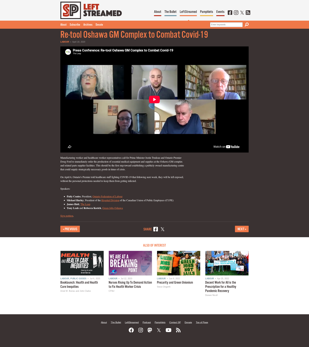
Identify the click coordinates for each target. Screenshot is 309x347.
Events (220, 12)
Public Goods (78, 278)
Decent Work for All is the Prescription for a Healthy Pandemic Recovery (220, 286)
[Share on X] (162, 230)
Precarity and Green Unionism (175, 282)
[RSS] (248, 13)
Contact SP (175, 322)
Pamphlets (206, 12)
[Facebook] (230, 13)
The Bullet (170, 12)
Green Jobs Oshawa (112, 208)
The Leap (85, 204)
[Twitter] (242, 13)
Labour (64, 42)
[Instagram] (236, 13)
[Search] (247, 25)
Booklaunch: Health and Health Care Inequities (79, 284)
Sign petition (66, 215)
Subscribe (75, 25)
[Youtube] (168, 330)
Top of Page (202, 322)
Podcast (147, 322)
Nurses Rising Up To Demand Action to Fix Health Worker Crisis (130, 284)
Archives (87, 25)
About (157, 12)
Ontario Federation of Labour (107, 196)
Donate (99, 25)
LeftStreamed (188, 12)
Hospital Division (110, 200)
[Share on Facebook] (155, 230)
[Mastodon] (150, 330)
